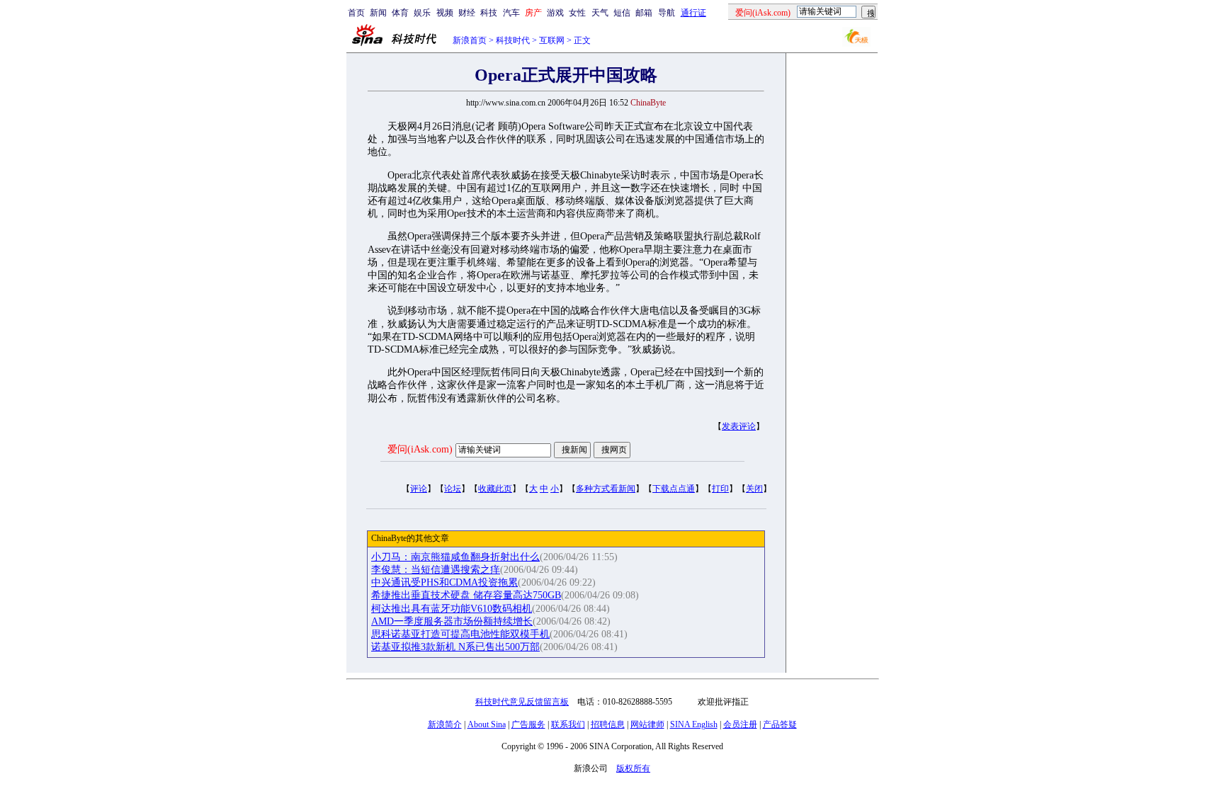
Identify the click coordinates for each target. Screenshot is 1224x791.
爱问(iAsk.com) (420, 449)
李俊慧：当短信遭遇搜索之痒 (435, 569)
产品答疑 (780, 724)
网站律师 (647, 724)
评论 (418, 489)
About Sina (487, 724)
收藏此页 (495, 489)
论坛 (452, 489)
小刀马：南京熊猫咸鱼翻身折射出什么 (455, 557)
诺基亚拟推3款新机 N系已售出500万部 (455, 647)
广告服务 (528, 724)
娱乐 (422, 13)
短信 (621, 13)
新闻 (378, 13)
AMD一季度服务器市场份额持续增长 (452, 621)
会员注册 (740, 724)
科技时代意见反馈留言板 (522, 702)
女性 (577, 13)
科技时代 (513, 40)
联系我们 (568, 724)
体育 (400, 13)
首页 (356, 13)
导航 (666, 13)
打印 (720, 489)
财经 (466, 13)
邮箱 (643, 13)
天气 (599, 13)
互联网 (552, 40)
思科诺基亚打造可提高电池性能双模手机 (460, 634)
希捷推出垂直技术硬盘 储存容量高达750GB (466, 595)
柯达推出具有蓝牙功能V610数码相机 (451, 608)
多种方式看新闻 (605, 489)
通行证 (693, 13)
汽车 (511, 13)
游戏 (555, 13)
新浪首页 (470, 40)
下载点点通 (673, 489)
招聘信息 (608, 724)
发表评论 (739, 426)
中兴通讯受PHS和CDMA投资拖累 (444, 582)
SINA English (694, 724)
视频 (444, 13)
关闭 (754, 489)
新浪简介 (445, 724)
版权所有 (633, 768)
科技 (488, 13)
